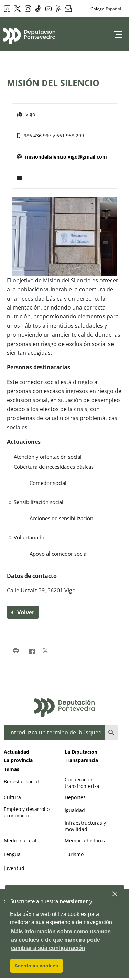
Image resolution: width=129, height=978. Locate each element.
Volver (25, 612)
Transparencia (81, 760)
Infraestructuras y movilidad (85, 826)
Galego (97, 8)
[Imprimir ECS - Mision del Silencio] (15, 650)
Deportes (75, 797)
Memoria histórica (86, 840)
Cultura (12, 797)
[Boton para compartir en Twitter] (45, 650)
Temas (11, 769)
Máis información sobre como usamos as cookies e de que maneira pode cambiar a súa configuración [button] (61, 940)
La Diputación (81, 751)
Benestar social (21, 781)
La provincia (18, 760)
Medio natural (20, 840)
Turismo (74, 854)
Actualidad (16, 751)
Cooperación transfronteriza (82, 782)
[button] (115, 894)
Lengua (12, 854)
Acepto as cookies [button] (36, 965)
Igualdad (75, 810)
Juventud (14, 868)
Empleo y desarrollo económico (27, 812)
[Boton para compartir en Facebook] (31, 650)
